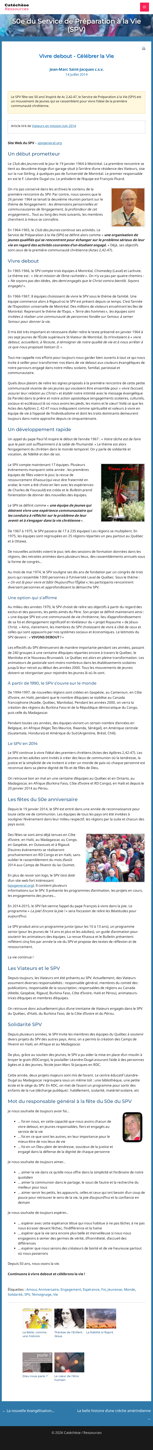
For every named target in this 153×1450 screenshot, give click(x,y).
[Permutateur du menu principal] (144, 7)
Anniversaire (48, 1289)
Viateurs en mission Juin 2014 (54, 126)
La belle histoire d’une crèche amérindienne (114, 1411)
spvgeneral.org (50, 143)
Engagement (71, 1289)
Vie (55, 1294)
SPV (27, 1294)
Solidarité (15, 1294)
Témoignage (41, 1294)
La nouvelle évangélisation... (28, 1410)
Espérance (91, 1289)
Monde (129, 1289)
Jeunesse (115, 1289)
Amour (31, 1289)
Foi (103, 1289)
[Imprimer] (143, 48)
